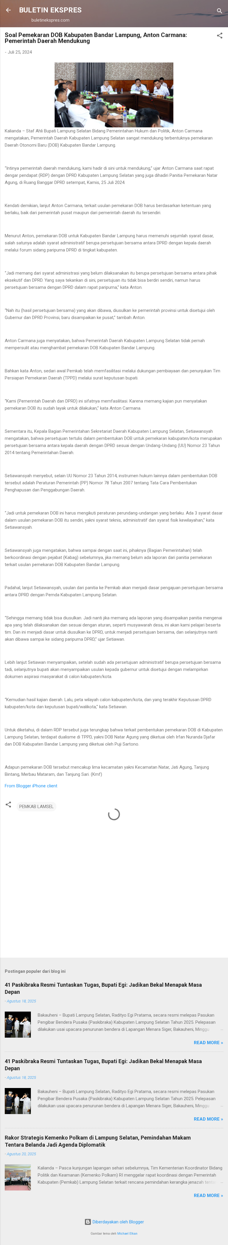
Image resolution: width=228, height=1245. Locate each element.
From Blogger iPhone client (31, 786)
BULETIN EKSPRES (50, 10)
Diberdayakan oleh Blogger (117, 1222)
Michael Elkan (127, 1234)
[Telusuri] (219, 12)
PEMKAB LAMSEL (36, 806)
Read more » (208, 1042)
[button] (219, 36)
